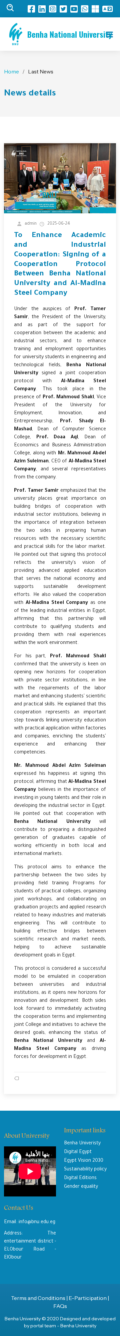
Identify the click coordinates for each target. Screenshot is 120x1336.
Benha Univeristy (82, 1143)
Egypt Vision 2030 (83, 1161)
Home (11, 71)
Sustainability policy (85, 1169)
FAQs (60, 1306)
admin (31, 224)
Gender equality (81, 1187)
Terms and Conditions (38, 1298)
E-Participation (88, 1298)
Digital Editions (80, 1178)
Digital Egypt (78, 1152)
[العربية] (109, 8)
